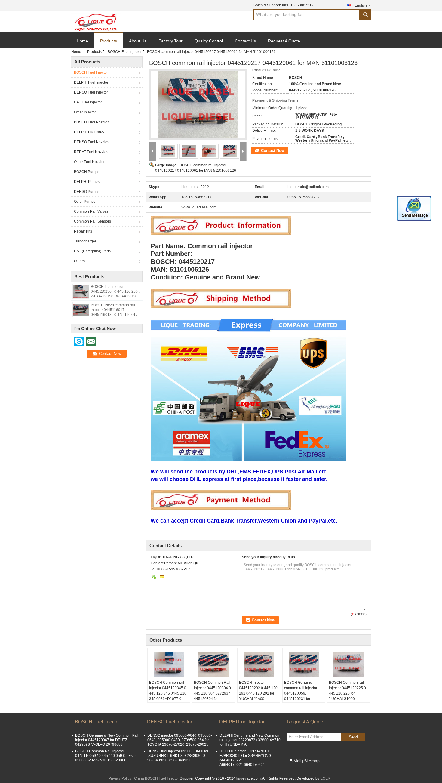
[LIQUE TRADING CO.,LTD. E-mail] (162, 577)
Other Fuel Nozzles (89, 162)
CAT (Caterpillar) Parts (92, 251)
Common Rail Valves (91, 211)
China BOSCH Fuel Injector (156, 778)
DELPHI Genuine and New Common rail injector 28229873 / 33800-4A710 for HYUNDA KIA (250, 740)
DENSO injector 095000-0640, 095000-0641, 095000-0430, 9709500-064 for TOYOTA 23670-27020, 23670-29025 (179, 740)
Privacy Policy (120, 778)
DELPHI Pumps (87, 182)
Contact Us (245, 41)
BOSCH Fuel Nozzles (91, 122)
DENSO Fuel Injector (91, 92)
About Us (137, 41)
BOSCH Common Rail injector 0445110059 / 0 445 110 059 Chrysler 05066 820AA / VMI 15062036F (106, 755)
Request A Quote (284, 41)
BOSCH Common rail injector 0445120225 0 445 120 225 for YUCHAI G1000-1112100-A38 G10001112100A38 (347, 696)
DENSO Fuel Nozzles (91, 142)
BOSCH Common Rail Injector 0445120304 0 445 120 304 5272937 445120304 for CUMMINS (212, 693)
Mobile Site (300, 768)
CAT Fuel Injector (88, 102)
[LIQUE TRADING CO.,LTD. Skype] (154, 577)
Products (108, 41)
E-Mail (295, 760)
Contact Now (272, 150)
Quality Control (209, 41)
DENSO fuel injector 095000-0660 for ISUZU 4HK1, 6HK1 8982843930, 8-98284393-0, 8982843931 (177, 755)
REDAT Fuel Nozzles (91, 152)
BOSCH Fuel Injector (125, 52)
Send (353, 737)
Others (79, 261)
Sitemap (312, 760)
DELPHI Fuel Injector (91, 82)
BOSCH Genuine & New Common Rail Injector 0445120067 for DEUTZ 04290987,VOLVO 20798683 (106, 740)
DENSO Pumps (86, 192)
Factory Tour (170, 41)
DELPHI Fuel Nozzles (91, 132)
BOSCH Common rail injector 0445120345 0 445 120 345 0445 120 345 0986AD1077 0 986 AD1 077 (167, 693)
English (361, 5)
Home (82, 41)
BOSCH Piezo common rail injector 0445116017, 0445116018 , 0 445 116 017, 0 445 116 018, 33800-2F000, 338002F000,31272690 (115, 314)
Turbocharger (85, 241)
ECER (325, 778)
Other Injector (85, 112)
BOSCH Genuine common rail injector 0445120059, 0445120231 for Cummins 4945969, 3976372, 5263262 (300, 696)
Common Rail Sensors (92, 221)
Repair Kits (83, 231)
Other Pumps (84, 201)
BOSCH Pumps (86, 172)
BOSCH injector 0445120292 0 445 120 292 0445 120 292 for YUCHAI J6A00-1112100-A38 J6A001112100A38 (258, 696)
